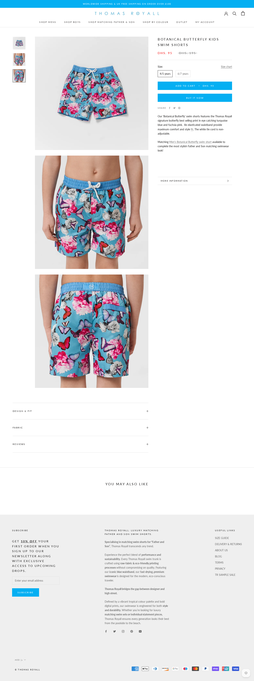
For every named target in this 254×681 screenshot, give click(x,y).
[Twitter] (174, 108)
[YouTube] (140, 631)
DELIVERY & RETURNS (228, 544)
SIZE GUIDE (222, 538)
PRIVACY (220, 568)
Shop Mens (47, 22)
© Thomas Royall (27, 669)
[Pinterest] (179, 108)
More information (174, 181)
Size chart (226, 66)
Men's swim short (190, 141)
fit (192, 129)
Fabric (18, 427)
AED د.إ (18, 660)
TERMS (219, 562)
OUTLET (181, 22)
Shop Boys (72, 22)
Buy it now (195, 97)
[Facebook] (169, 108)
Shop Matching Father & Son (112, 22)
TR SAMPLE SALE (225, 574)
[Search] (235, 13)
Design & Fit (23, 411)
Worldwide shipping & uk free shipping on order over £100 (127, 4)
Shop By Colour (156, 22)
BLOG (218, 556)
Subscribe (25, 592)
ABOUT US (221, 550)
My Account (205, 22)
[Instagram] (123, 631)
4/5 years (165, 73)
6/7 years (183, 73)
